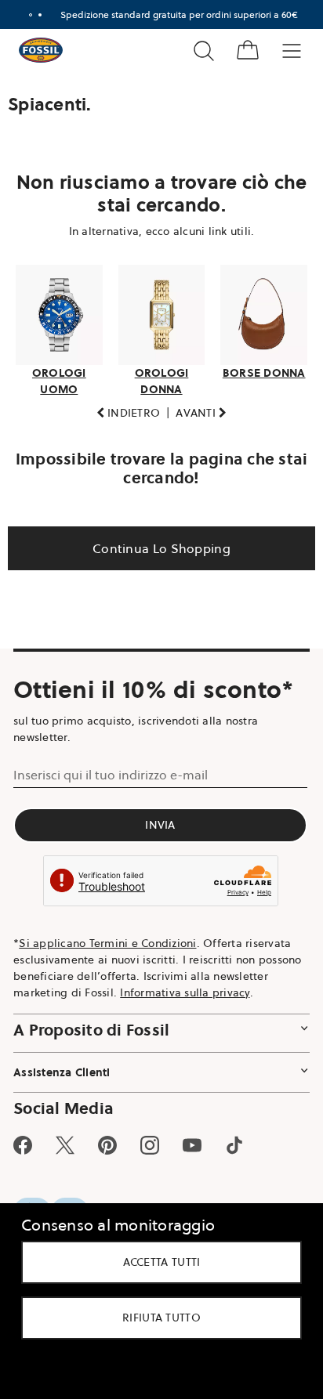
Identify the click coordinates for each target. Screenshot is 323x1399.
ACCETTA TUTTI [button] (155, 1262)
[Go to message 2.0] (33, 14)
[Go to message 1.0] (24, 14)
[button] (122, 408)
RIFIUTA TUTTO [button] (156, 1317)
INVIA (155, 820)
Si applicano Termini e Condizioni (107, 938)
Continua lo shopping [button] (156, 543)
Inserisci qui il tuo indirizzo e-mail (110, 770)
